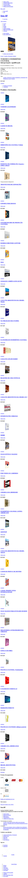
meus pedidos (6, 33)
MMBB (3, 435)
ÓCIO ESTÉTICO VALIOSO (9, 454)
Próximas (3, 772)
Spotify (4, 866)
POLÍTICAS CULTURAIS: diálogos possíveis (13, 727)
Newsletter (5, 870)
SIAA (2, 262)
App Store (5, 867)
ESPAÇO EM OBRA (6, 650)
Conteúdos (5, 87)
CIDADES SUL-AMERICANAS (10, 746)
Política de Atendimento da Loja (7, 799)
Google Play (6, 869)
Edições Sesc (6, 836)
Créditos (5, 873)
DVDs (4, 26)
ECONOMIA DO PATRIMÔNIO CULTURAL (14, 340)
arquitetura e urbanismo (20, 77)
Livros (4, 23)
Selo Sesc (5, 837)
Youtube (5, 855)
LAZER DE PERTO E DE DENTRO (11, 571)
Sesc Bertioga (6, 839)
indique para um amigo (8, 53)
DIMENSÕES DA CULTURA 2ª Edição (12, 145)
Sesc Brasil (5, 876)
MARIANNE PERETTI (7, 708)
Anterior (2, 92)
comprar (2, 83)
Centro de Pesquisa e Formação (10, 834)
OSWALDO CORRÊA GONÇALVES (11, 281)
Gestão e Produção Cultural (10, 56)
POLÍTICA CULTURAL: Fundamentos (12, 669)
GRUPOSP (4, 532)
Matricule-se (6, 816)
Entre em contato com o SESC (7, 804)
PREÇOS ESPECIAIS (8, 29)
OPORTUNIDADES (8, 2)
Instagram (5, 846)
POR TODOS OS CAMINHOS (9, 473)
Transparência (6, 817)
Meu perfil (5, 11)
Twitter (12, 854)
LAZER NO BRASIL (7, 126)
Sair (4, 12)
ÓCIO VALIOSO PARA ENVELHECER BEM (14, 611)
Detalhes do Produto (7, 85)
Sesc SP (4, 15)
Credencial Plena (7, 5)
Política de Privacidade (8, 6)
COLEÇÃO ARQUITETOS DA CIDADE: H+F (14, 397)
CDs (4, 24)
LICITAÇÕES (6, 4)
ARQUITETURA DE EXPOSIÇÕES (11, 184)
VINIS (4, 27)
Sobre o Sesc (6, 1)
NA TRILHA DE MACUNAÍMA (10, 321)
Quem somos (6, 813)
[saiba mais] (7, 101)
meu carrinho (6, 34)
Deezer (4, 865)
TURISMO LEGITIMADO (8, 106)
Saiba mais (3, 109)
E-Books (5, 31)
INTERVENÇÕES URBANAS (9, 416)
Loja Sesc (5, 19)
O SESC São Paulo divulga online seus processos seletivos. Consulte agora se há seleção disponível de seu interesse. (15, 823)
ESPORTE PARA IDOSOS (8, 203)
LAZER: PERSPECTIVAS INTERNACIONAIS (8, 591)
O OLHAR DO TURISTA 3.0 (9, 688)
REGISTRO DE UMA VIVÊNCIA (10, 378)
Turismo (13, 78)
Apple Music (14, 864)
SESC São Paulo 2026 (8, 875)
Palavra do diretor (7, 815)
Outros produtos (6, 28)
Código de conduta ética (8, 818)
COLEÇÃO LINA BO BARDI (9, 359)
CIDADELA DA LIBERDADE (9, 492)
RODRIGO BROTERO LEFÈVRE (10, 243)
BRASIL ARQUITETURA (8, 765)
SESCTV (5, 838)
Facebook (5, 845)
